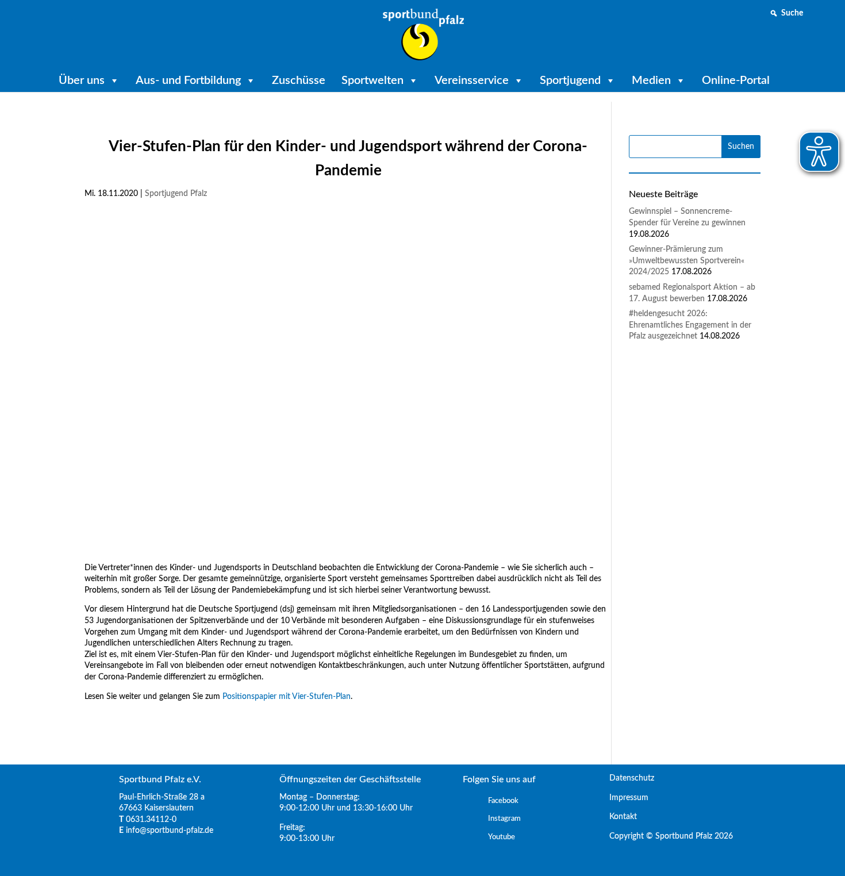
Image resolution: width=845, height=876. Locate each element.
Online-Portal (736, 80)
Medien (651, 80)
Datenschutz (627, 778)
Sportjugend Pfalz (176, 194)
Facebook (503, 801)
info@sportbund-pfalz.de (169, 831)
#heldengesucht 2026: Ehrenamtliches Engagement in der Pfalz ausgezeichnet (690, 325)
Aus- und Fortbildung (188, 80)
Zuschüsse (298, 80)
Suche (792, 13)
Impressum (624, 798)
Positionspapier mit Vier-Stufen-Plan (286, 697)
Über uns (82, 80)
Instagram (504, 819)
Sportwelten (372, 80)
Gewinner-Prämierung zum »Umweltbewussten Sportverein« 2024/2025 (686, 260)
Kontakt (618, 817)
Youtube (501, 837)
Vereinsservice (472, 80)
